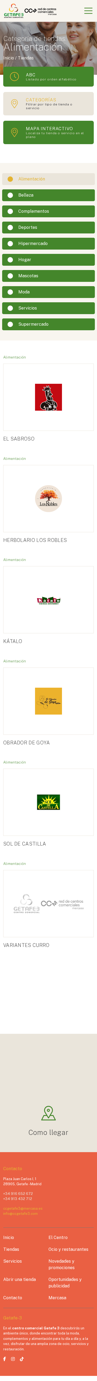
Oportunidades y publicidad (65, 1282)
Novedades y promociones (61, 1264)
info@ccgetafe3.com (20, 1214)
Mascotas (28, 275)
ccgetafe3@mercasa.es (23, 1208)
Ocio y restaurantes (68, 1249)
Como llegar (49, 1132)
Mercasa (57, 1297)
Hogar (24, 259)
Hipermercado (33, 243)
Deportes (27, 227)
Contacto (12, 1297)
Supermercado (33, 324)
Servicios (27, 308)
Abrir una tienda (19, 1279)
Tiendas (11, 1249)
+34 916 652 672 (18, 1194)
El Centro (58, 1237)
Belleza (25, 195)
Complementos (33, 211)
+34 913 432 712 (17, 1199)
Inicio (8, 1237)
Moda (24, 291)
